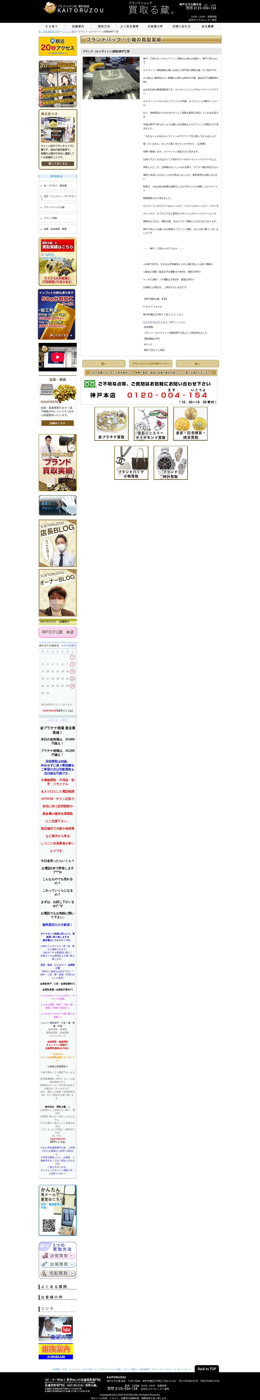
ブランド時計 (50, 218)
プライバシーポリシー (163, 1369)
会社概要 (144, 1369)
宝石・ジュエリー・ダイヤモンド (79, 1369)
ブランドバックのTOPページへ (151, 363)
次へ (197, 363)
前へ (104, 363)
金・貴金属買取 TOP (49, 31)
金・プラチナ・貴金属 (55, 185)
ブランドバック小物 (54, 207)
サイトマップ (184, 1369)
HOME (56, 1369)
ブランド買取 (69, 31)
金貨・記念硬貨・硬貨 (55, 229)
